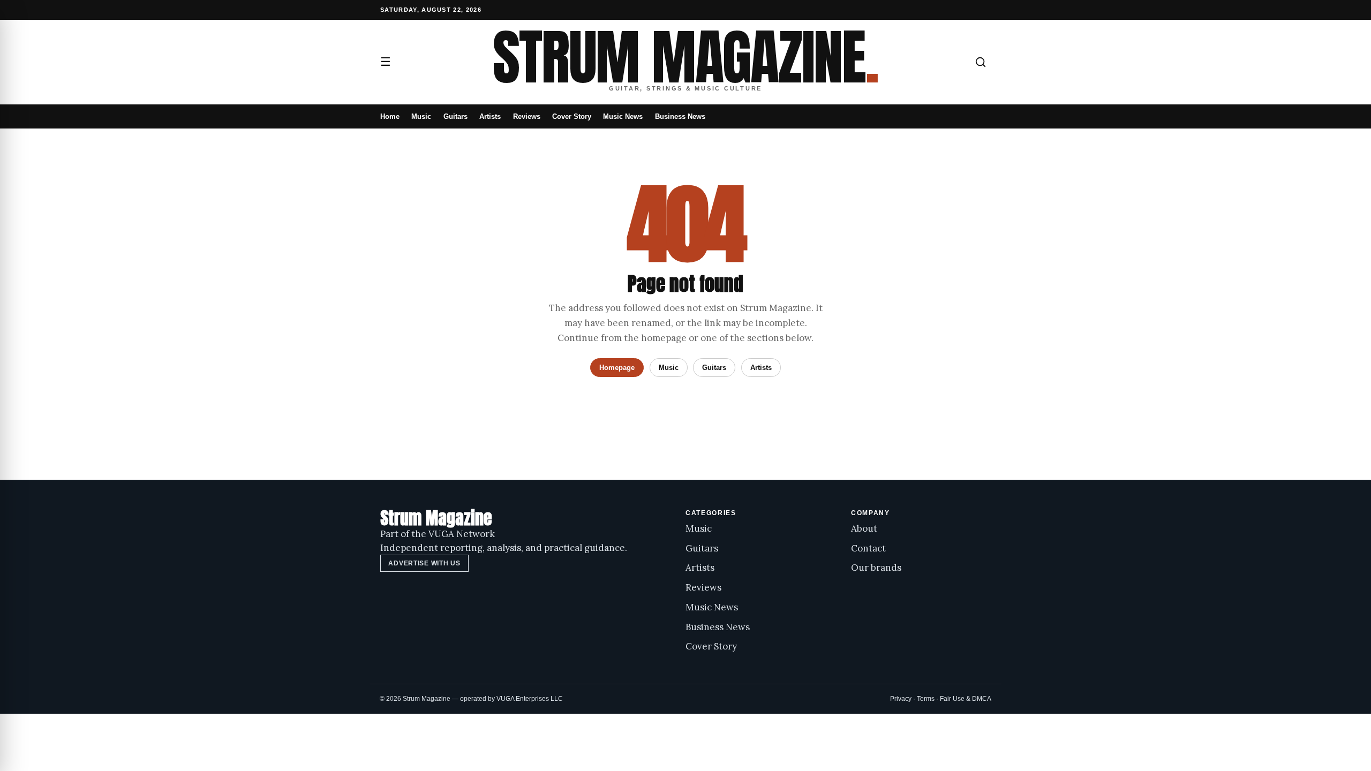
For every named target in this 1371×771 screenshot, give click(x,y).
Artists (490, 116)
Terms (926, 698)
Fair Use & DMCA (965, 698)
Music (421, 116)
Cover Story (571, 116)
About (864, 528)
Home (390, 116)
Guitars (455, 116)
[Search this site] (980, 62)
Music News (623, 116)
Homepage (617, 368)
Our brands (876, 567)
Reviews (526, 116)
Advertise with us (424, 563)
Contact (868, 548)
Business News (680, 116)
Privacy (901, 698)
